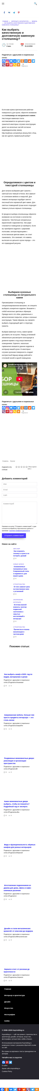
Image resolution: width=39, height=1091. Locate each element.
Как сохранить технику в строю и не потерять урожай (21, 553)
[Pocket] (11, 64)
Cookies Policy (7, 1071)
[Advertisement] (19, 440)
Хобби (7, 1021)
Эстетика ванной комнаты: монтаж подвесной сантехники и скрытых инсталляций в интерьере (20, 611)
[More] (18, 64)
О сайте (4, 1065)
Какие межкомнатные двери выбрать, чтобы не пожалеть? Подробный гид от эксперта (16, 804)
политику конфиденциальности (19, 530)
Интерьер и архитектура (14, 995)
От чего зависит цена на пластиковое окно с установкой (21, 589)
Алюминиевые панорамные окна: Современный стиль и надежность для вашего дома (21, 571)
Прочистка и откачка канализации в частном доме (21, 632)
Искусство (8, 1008)
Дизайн (7, 1002)
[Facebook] (3, 61)
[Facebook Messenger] (11, 61)
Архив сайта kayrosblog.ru (11, 1068)
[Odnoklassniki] (22, 61)
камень (5, 461)
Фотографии (9, 1015)
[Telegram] (33, 61)
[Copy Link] (14, 64)
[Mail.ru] (26, 61)
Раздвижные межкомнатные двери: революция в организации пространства (19, 760)
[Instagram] (7, 61)
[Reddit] (29, 61)
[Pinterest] (7, 64)
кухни (13, 461)
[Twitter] (18, 61)
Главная (7, 989)
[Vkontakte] (14, 61)
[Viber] (3, 64)
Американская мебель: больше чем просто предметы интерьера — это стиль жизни (19, 717)
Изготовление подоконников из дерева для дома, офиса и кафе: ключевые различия (17, 887)
